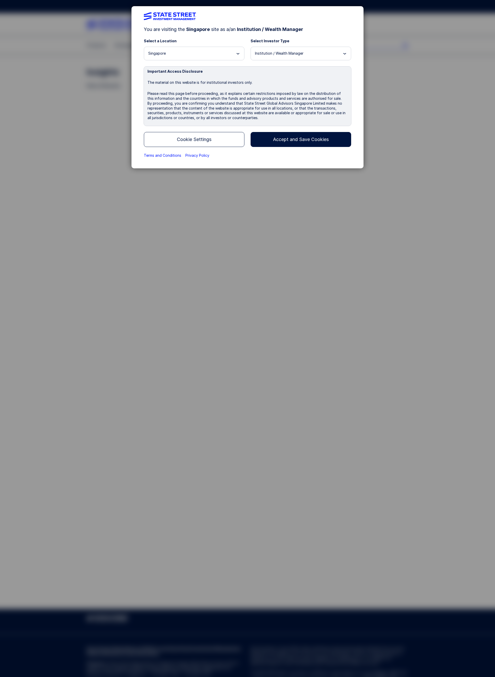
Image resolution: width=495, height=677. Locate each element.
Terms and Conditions (162, 155)
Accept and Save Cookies (301, 139)
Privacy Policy (197, 155)
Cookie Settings (194, 139)
